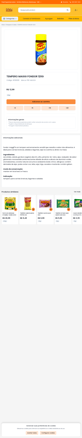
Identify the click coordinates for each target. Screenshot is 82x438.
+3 (15, 108)
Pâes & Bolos (74, 18)
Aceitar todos (32, 433)
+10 (50, 108)
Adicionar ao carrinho (41, 102)
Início (3, 25)
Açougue (48, 18)
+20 (67, 108)
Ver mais (77, 192)
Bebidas (60, 18)
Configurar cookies (48, 433)
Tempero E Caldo (11, 25)
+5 (32, 108)
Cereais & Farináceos (31, 18)
